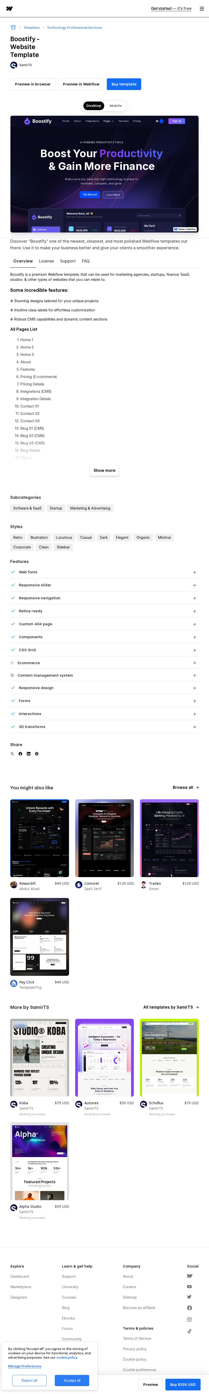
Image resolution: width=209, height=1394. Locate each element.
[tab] (23, 261)
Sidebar (63, 547)
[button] (202, 8)
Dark (104, 537)
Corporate (22, 547)
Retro (17, 537)
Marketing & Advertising (90, 508)
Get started (171, 8)
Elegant (122, 537)
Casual (86, 537)
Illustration (39, 537)
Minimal (164, 537)
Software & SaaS (27, 508)
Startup (56, 508)
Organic (143, 537)
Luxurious (64, 537)
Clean (44, 547)
